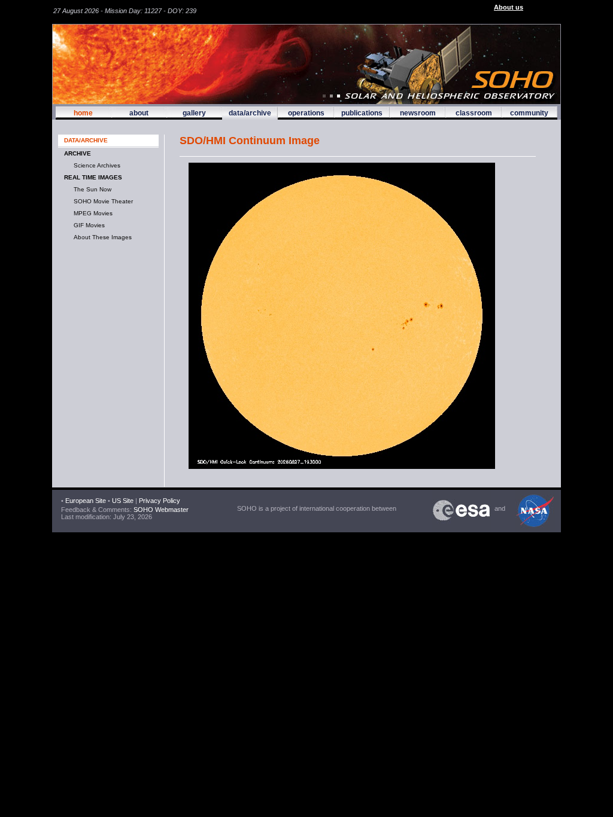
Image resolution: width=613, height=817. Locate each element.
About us (508, 7)
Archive (77, 153)
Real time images (93, 177)
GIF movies (87, 225)
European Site (85, 500)
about (138, 113)
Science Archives (95, 165)
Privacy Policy (159, 500)
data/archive (250, 113)
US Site (122, 500)
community (529, 113)
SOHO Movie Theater (101, 201)
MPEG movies (91, 213)
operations (306, 113)
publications (362, 113)
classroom (474, 113)
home (83, 113)
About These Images (101, 237)
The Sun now (90, 189)
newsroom (418, 113)
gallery (194, 113)
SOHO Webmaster (160, 509)
